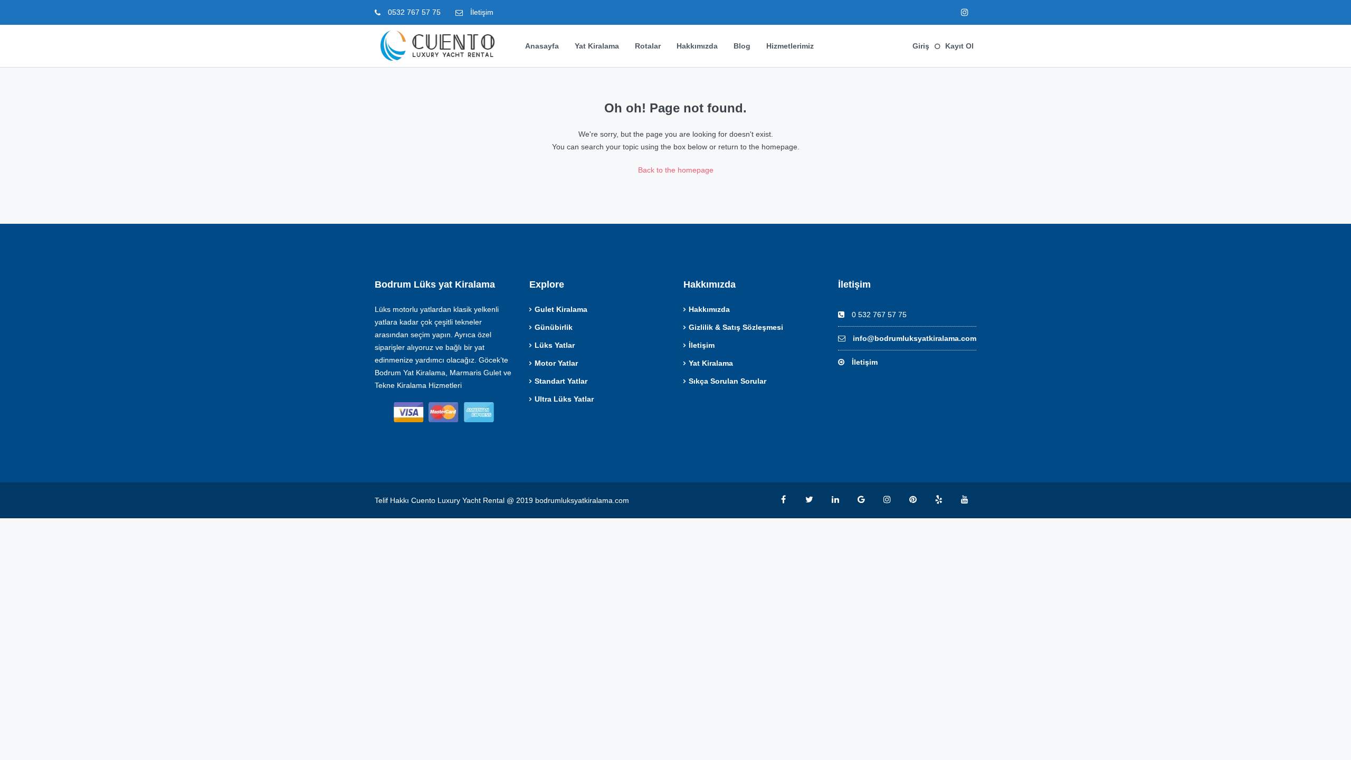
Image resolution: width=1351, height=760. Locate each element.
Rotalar (648, 46)
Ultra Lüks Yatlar (564, 399)
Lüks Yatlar (555, 345)
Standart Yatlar (561, 381)
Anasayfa (542, 46)
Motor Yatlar (556, 363)
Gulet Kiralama (561, 309)
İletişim (480, 12)
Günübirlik (554, 327)
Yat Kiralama (597, 46)
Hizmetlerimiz (790, 46)
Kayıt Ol (959, 46)
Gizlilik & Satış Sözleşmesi (736, 327)
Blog (742, 46)
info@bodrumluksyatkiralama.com (914, 338)
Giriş (920, 46)
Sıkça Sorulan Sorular (727, 381)
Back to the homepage (675, 170)
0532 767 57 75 (413, 12)
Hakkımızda (697, 46)
